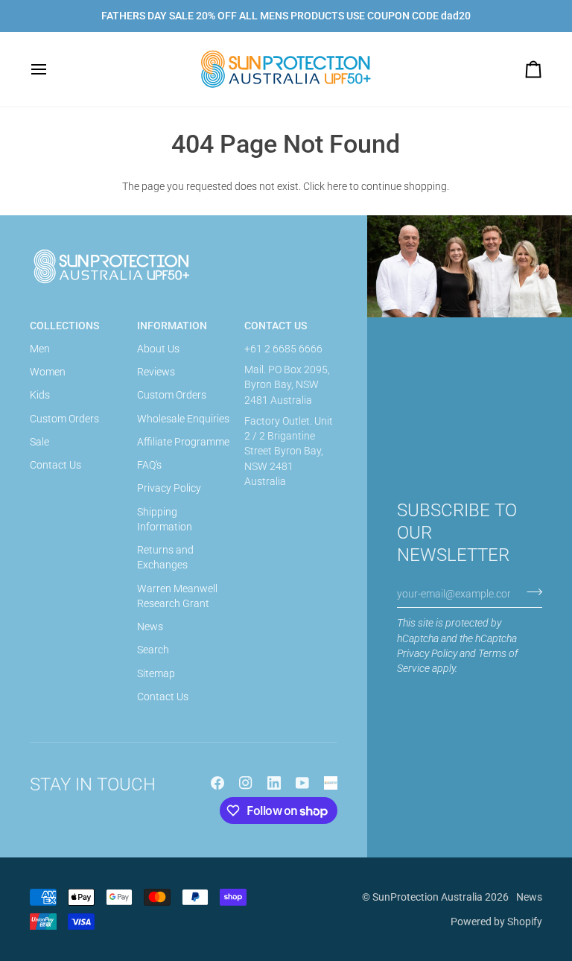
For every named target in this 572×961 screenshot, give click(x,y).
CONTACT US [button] (275, 326)
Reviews (156, 372)
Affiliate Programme (183, 442)
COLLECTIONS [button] (64, 326)
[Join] (530, 591)
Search (153, 650)
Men (40, 349)
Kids (40, 395)
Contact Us (55, 465)
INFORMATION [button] (172, 326)
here (337, 186)
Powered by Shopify (496, 921)
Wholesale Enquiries (183, 419)
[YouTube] (302, 783)
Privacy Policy (427, 653)
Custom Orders (64, 419)
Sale (39, 442)
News (150, 626)
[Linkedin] (274, 783)
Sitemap (156, 673)
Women (48, 372)
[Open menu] (52, 69)
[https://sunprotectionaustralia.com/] (330, 783)
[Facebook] (217, 783)
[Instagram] (245, 783)
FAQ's (149, 465)
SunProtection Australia (427, 897)
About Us (158, 349)
